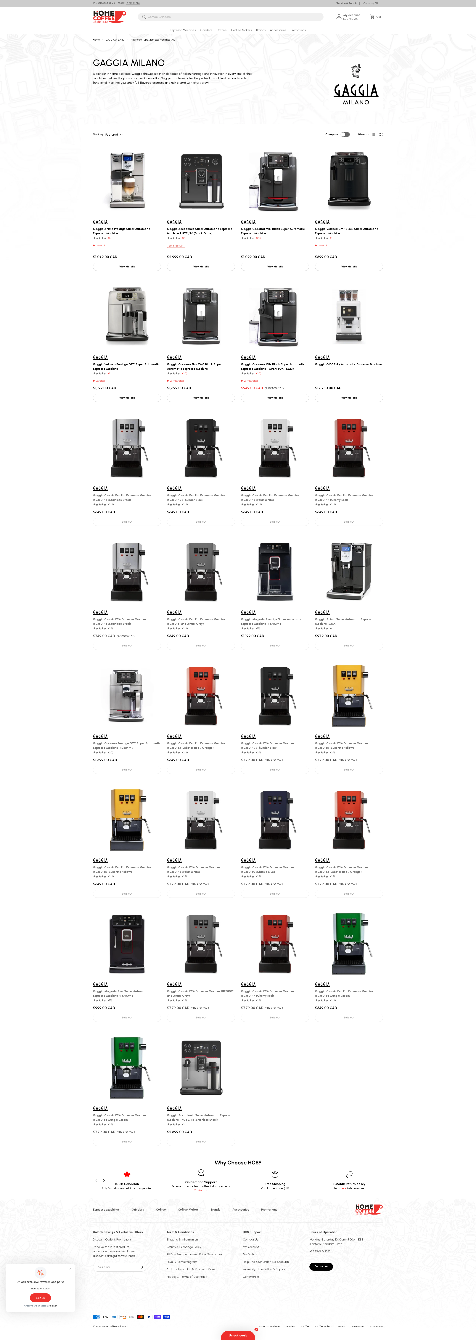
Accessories (278, 30)
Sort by (98, 134)
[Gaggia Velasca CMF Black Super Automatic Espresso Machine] (349, 181)
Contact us (321, 1266)
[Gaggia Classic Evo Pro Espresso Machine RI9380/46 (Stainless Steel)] (127, 448)
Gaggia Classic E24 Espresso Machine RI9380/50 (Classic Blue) (268, 870)
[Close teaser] (256, 1329)
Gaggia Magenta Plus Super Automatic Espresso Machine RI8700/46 (120, 993)
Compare (331, 134)
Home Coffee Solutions (115, 1326)
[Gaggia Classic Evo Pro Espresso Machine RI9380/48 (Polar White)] (275, 448)
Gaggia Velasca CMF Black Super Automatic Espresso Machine (346, 231)
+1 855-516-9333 (319, 1251)
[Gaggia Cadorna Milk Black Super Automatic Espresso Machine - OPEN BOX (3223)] (275, 317)
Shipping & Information (182, 1239)
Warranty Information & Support (265, 1269)
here (343, 1188)
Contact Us (250, 1239)
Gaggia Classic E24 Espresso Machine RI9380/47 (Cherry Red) (268, 993)
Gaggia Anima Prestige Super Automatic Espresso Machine (121, 231)
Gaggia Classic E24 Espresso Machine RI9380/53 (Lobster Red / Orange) (342, 870)
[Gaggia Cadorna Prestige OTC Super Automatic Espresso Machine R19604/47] (127, 696)
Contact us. (201, 1190)
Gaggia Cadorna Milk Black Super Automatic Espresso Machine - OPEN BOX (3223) (273, 366)
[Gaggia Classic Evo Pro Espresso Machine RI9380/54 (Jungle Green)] (349, 944)
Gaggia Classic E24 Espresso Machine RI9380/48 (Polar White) (194, 870)
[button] (377, 17)
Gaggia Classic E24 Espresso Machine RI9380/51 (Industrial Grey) (200, 993)
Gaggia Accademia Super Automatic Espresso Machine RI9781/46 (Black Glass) (199, 231)
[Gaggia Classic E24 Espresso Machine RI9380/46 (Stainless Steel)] (127, 572)
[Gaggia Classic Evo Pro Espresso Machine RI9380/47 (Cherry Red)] (349, 448)
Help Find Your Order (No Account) (266, 1262)
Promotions (298, 30)
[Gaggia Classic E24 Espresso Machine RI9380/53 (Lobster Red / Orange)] (349, 820)
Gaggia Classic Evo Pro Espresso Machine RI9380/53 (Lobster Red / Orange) (196, 746)
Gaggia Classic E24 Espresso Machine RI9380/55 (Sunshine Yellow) (342, 746)
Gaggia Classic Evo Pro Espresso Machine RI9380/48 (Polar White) (270, 498)
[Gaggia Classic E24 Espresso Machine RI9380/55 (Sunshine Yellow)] (349, 696)
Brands (261, 30)
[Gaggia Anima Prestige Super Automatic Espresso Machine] (127, 181)
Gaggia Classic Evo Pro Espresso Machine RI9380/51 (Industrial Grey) (196, 621)
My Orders (250, 1254)
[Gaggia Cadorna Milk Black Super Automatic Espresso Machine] (275, 181)
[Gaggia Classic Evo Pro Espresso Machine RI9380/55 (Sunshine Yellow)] (127, 820)
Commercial (251, 1276)
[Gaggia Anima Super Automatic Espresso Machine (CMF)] (349, 572)
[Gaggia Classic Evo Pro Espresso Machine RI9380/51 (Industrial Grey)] (201, 572)
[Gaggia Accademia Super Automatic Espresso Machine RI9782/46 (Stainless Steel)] (201, 1068)
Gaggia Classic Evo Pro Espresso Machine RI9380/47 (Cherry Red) (344, 498)
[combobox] (231, 17)
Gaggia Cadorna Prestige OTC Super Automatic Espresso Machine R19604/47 (127, 746)
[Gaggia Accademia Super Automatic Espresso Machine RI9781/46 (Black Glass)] (201, 181)
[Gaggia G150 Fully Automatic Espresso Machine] (349, 317)
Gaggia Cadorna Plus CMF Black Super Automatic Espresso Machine (194, 366)
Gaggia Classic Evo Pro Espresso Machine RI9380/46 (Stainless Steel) (122, 498)
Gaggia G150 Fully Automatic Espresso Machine (348, 364)
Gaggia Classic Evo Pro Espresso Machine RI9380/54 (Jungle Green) (344, 993)
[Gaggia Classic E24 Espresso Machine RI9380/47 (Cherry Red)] (275, 944)
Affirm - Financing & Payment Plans (191, 1269)
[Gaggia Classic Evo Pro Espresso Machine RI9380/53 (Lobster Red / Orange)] (201, 696)
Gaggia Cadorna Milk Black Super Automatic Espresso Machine (273, 231)
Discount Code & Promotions (112, 1239)
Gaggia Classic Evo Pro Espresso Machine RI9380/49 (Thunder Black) (196, 498)
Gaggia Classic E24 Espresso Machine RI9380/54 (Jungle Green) (120, 1117)
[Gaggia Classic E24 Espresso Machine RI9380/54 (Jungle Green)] (127, 1068)
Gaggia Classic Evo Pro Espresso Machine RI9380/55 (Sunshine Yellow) (122, 870)
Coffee (222, 30)
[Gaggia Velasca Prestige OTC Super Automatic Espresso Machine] (127, 317)
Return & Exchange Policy (184, 1247)
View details (127, 266)
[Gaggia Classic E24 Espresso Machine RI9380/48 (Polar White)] (201, 820)
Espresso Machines (183, 30)
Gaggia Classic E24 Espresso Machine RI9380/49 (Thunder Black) (268, 746)
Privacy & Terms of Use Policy (187, 1276)
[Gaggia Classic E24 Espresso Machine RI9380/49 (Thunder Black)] (275, 696)
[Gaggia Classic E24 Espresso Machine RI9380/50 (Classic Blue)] (275, 820)
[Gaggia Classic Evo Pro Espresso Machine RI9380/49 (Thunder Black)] (201, 448)
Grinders (206, 30)
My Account (251, 1247)
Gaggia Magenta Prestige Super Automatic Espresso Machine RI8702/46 (271, 621)
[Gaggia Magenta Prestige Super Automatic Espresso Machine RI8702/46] (275, 572)
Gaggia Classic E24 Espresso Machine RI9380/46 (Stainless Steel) (120, 621)
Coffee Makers (241, 30)
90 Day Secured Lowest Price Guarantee (194, 1254)
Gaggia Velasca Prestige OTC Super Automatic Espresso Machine (126, 366)
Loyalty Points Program (182, 1262)
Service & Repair (346, 3)
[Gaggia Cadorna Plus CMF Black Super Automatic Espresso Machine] (201, 317)
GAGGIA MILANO (115, 39)
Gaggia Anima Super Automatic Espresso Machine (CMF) (344, 621)
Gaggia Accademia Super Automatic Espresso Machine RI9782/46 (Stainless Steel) (199, 1117)
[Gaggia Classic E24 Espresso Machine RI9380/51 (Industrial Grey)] (201, 944)
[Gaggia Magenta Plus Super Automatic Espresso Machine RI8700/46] (127, 944)
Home (96, 39)
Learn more (133, 3)
